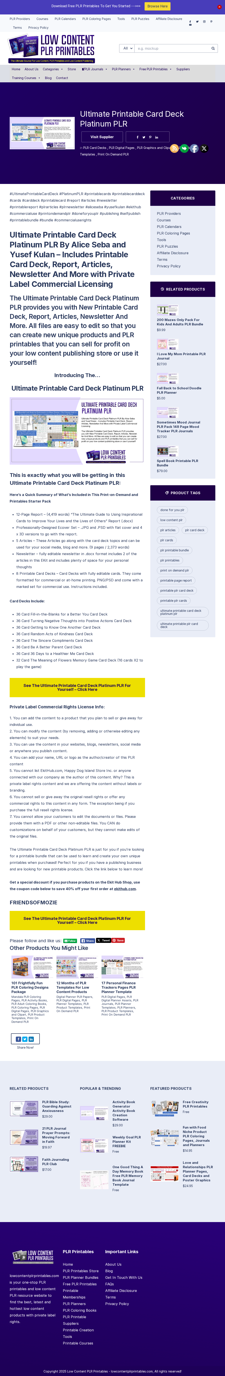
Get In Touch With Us (123, 1277)
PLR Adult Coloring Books (28, 1004)
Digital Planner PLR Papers (74, 996)
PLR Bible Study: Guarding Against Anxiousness (56, 1106)
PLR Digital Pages (121, 148)
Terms (162, 259)
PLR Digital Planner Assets (117, 998)
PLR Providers (169, 213)
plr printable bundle (174, 550)
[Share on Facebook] (137, 137)
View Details (32, 962)
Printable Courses (78, 1343)
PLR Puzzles (167, 246)
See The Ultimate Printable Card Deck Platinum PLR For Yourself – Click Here (77, 687)
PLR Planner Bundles (80, 1277)
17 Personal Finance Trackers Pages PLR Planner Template (119, 987)
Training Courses (24, 78)
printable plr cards (173, 600)
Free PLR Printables (154, 69)
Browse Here (157, 6)
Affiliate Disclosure (173, 253)
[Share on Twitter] (144, 137)
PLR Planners (121, 69)
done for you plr (172, 510)
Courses (164, 220)
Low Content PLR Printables (87, 1371)
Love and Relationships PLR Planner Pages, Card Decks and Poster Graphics (198, 1171)
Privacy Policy (169, 266)
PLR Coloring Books (79, 1310)
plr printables (170, 560)
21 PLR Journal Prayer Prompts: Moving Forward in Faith (56, 1135)
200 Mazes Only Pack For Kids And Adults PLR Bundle (180, 322)
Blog (48, 78)
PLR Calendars (169, 226)
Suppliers (183, 69)
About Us (31, 69)
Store (72, 69)
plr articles (168, 530)
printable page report (176, 580)
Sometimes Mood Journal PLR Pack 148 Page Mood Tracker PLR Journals (178, 426)
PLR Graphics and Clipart (155, 148)
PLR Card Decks (94, 148)
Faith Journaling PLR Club (55, 1161)
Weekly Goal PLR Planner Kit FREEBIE (126, 1141)
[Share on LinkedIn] (156, 137)
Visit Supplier (102, 137)
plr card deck (194, 530)
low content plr (171, 520)
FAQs (109, 1284)
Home (16, 69)
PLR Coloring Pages (24, 1007)
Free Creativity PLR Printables (196, 1104)
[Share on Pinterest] (150, 137)
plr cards (166, 540)
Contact (62, 78)
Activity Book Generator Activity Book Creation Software (123, 1111)
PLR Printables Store (81, 1271)
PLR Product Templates (72, 1005)
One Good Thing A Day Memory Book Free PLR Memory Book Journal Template (127, 1176)
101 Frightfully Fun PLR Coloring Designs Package (30, 987)
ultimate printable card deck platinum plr (180, 612)
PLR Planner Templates (71, 1002)
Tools (161, 240)
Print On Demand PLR (113, 154)
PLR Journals (94, 69)
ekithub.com (125, 889)
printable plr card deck (176, 590)
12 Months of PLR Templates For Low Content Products (72, 987)
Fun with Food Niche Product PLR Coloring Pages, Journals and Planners (196, 1136)
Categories (51, 69)
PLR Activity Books (34, 1000)
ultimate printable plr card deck (179, 625)
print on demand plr (174, 570)
